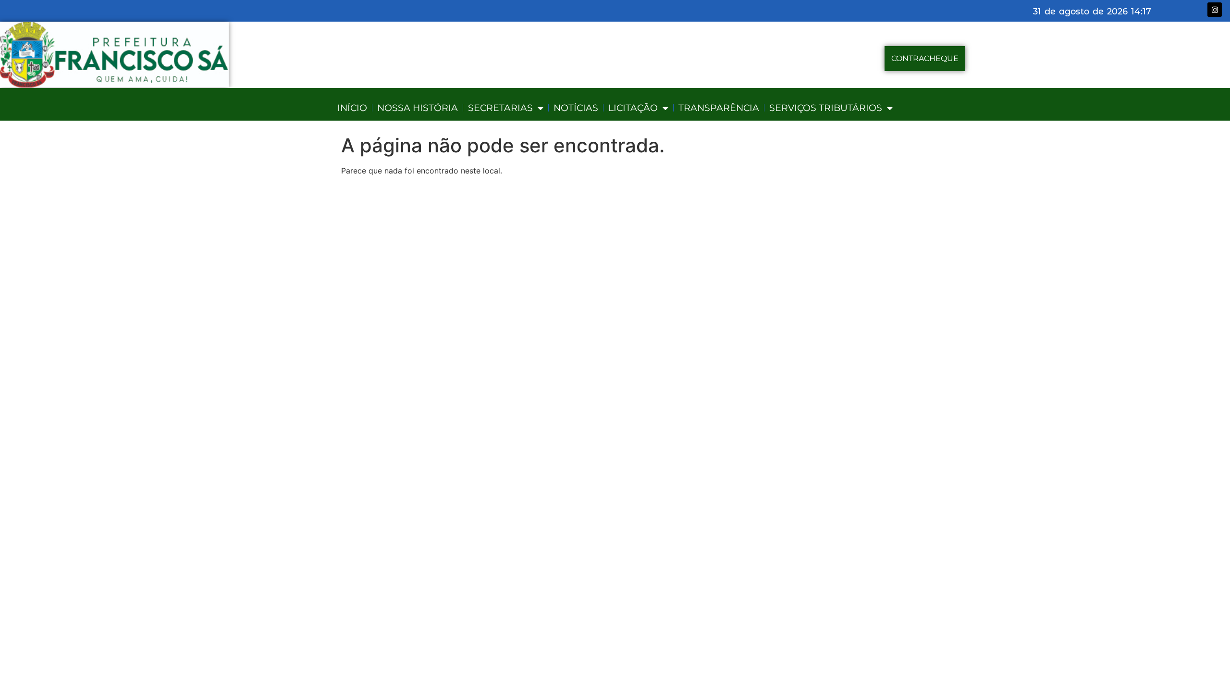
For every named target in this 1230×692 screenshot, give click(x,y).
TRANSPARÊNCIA (718, 107)
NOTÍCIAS (576, 107)
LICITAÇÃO (633, 107)
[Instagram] (1214, 9)
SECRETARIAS (500, 107)
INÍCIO (352, 107)
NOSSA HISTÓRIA (417, 107)
